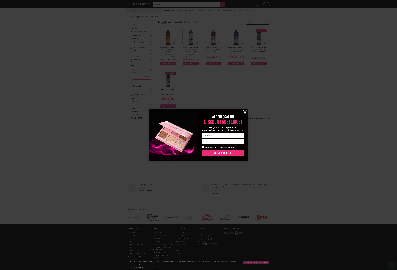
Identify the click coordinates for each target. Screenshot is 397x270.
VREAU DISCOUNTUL (223, 153)
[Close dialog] (245, 112)
